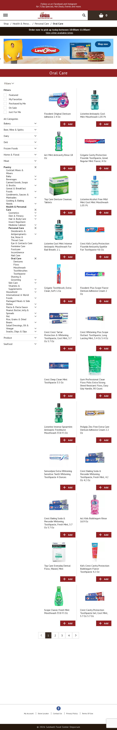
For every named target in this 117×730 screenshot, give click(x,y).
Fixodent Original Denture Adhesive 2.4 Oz (57, 115)
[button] (57, 59)
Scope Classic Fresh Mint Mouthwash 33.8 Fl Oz (56, 611)
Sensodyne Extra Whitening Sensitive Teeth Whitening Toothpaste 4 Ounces (58, 474)
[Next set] (76, 635)
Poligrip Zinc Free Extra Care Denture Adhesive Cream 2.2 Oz (94, 429)
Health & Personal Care (25, 23)
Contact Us (57, 713)
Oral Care (58, 23)
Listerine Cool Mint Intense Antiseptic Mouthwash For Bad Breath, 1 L (58, 246)
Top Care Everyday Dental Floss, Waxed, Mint (57, 567)
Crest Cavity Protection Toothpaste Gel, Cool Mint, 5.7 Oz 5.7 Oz (94, 613)
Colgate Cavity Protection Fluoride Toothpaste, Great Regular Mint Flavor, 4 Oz (94, 158)
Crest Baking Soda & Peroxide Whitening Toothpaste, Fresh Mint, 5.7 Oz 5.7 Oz (58, 523)
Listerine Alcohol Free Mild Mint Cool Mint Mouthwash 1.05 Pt (94, 202)
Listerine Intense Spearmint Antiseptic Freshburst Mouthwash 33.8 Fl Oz (58, 429)
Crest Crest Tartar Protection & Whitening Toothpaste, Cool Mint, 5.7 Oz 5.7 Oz (57, 337)
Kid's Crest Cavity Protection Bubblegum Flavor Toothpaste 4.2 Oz (94, 568)
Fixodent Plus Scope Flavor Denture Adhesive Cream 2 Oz (94, 290)
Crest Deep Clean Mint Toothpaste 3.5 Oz (55, 381)
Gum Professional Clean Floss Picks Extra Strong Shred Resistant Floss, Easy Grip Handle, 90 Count (94, 384)
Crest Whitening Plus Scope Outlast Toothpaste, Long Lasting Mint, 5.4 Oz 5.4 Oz (94, 335)
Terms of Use (87, 713)
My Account (29, 713)
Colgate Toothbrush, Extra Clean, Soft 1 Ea (57, 289)
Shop (6, 23)
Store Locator (43, 713)
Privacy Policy (72, 713)
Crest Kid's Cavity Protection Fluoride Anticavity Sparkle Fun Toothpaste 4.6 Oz (94, 246)
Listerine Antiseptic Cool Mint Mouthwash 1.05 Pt (93, 115)
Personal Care (42, 23)
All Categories (11, 118)
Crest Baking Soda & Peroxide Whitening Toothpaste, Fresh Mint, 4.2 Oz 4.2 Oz (94, 475)
